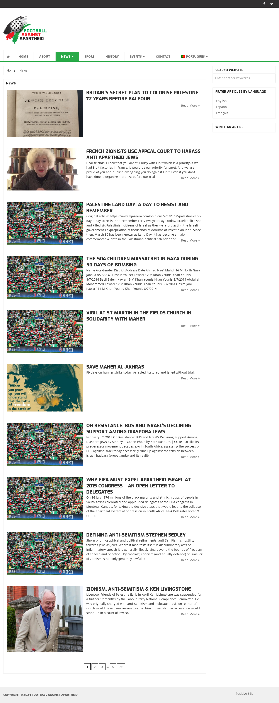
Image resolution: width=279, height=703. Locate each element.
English (221, 101)
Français (222, 113)
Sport (89, 56)
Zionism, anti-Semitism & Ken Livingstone (138, 589)
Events (136, 56)
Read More (189, 105)
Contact (163, 56)
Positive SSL (244, 693)
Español (222, 107)
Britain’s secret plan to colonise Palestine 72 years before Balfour (142, 95)
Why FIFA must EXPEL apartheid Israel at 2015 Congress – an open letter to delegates (138, 486)
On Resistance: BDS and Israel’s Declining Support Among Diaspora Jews (138, 428)
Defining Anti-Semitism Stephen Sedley (136, 535)
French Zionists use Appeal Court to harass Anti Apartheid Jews (143, 154)
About (44, 56)
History (112, 56)
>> (121, 667)
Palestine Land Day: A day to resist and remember (137, 207)
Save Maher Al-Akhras (115, 367)
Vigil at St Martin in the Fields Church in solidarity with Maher (138, 316)
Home (23, 56)
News (66, 56)
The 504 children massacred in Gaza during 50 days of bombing (142, 261)
